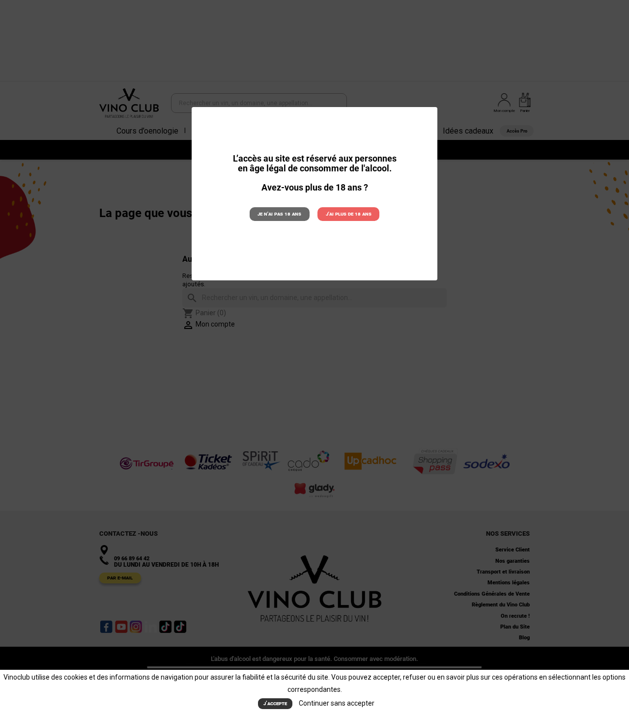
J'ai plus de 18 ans (349, 214)
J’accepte (275, 703)
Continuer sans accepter (336, 703)
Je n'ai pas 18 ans (279, 214)
